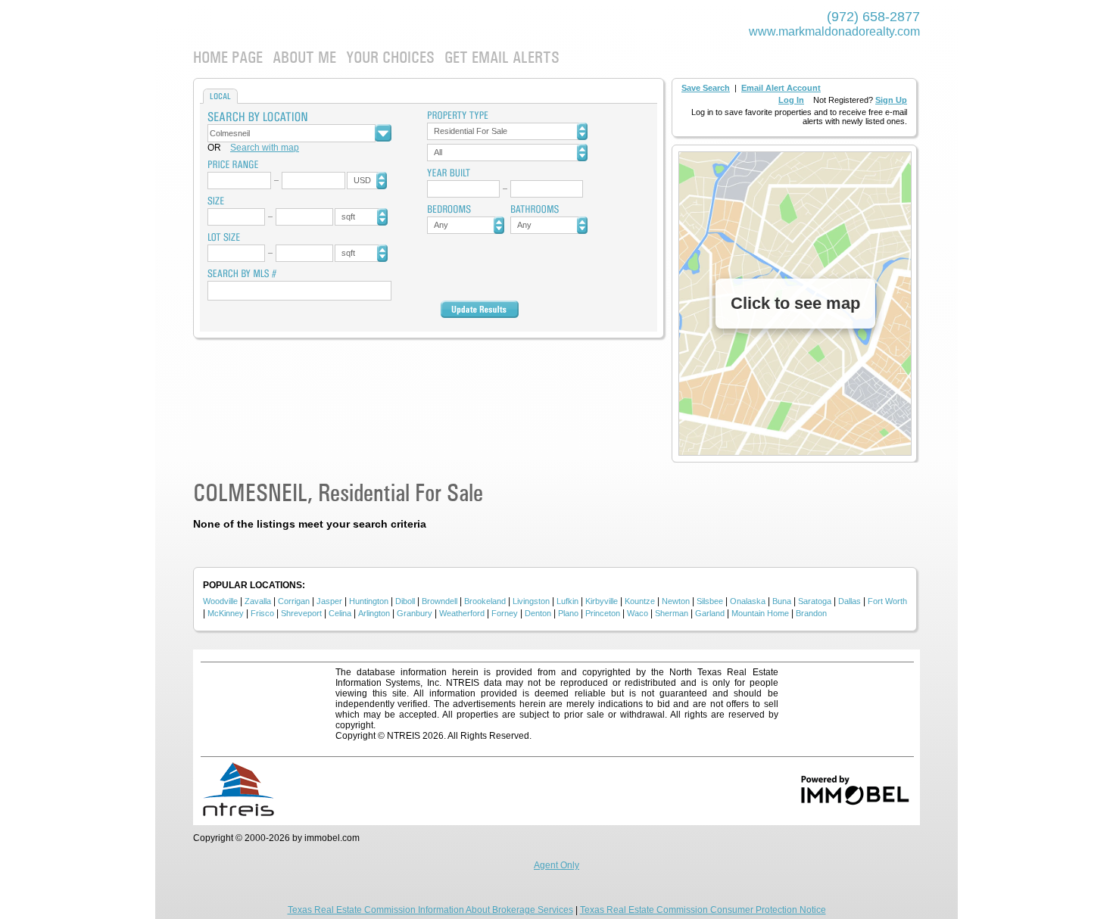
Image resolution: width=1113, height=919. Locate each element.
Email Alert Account (781, 87)
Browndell (439, 601)
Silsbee (710, 601)
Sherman (671, 613)
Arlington (374, 613)
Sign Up (891, 99)
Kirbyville (601, 601)
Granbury (414, 613)
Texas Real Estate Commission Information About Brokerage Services (430, 910)
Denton (538, 613)
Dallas (849, 601)
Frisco (262, 613)
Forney (504, 613)
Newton (676, 601)
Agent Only (556, 865)
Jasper (329, 601)
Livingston (531, 601)
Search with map (264, 147)
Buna (781, 601)
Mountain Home (760, 613)
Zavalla (258, 601)
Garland (710, 613)
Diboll (405, 601)
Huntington (368, 601)
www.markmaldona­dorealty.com (834, 31)
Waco (637, 613)
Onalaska (747, 601)
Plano (568, 613)
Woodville (220, 601)
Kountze (640, 601)
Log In (791, 99)
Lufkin (567, 601)
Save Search (705, 87)
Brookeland (485, 601)
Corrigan (294, 601)
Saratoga (814, 601)
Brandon (811, 613)
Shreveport (301, 613)
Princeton (602, 613)
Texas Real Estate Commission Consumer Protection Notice (703, 910)
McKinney (225, 613)
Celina (340, 613)
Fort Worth (887, 601)
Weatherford (462, 613)
